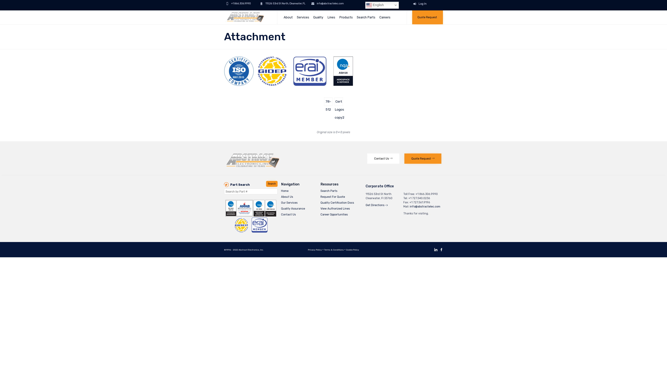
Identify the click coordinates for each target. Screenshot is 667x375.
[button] (427, 17)
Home (285, 191)
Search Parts (366, 17)
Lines (331, 17)
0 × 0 (339, 132)
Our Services (289, 202)
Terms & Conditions (334, 250)
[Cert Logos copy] (288, 85)
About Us (287, 196)
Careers (384, 17)
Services (303, 17)
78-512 (328, 102)
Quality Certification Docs (337, 202)
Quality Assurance (293, 208)
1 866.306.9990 (427, 194)
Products (346, 17)
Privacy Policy (315, 250)
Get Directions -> (377, 205)
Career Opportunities (334, 214)
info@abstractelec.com (425, 206)
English (378, 5)
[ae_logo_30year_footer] (253, 167)
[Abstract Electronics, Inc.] (248, 17)
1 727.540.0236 (420, 198)
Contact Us (288, 214)
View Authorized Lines (335, 208)
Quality (318, 17)
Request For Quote (332, 196)
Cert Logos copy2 (339, 102)
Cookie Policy (352, 250)
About (288, 17)
